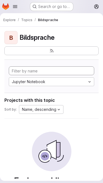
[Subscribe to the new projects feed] (51, 50)
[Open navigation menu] (15, 6)
